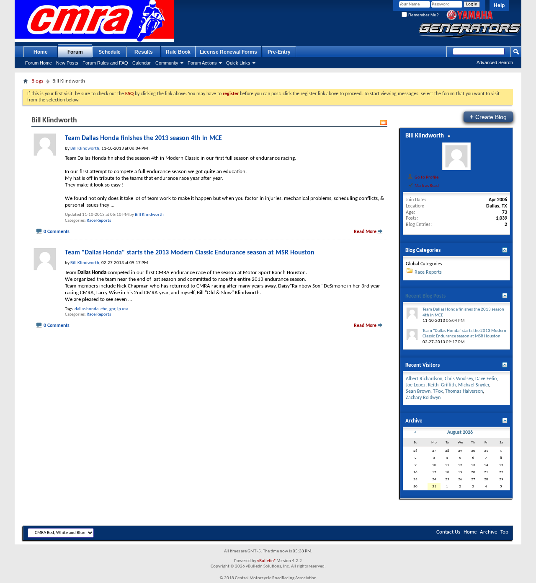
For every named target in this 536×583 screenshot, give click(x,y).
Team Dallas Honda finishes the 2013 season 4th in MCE (143, 138)
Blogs (37, 81)
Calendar (141, 62)
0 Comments (57, 231)
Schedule (109, 52)
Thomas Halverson (464, 391)
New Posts (67, 62)
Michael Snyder (473, 385)
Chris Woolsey (459, 378)
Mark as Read (426, 185)
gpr (112, 309)
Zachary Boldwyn (423, 397)
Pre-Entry (279, 52)
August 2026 (460, 432)
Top (504, 532)
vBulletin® (266, 561)
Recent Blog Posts (425, 296)
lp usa (122, 309)
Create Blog (488, 116)
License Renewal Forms (228, 52)
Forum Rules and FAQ (105, 62)
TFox (438, 391)
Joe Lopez (415, 385)
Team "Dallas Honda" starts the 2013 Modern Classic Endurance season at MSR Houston (189, 252)
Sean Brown (418, 391)
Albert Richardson (424, 378)
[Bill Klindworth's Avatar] (456, 156)
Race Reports (99, 220)
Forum (75, 52)
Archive (488, 532)
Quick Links (238, 62)
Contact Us (448, 532)
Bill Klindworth (149, 214)
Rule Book (178, 52)
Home (41, 52)
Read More (365, 231)
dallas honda (86, 309)
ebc (103, 309)
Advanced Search (495, 62)
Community (166, 62)
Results (143, 52)
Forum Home (38, 62)
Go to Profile (426, 177)
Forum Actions (202, 62)
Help (499, 5)
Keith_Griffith (442, 385)
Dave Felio (486, 378)
